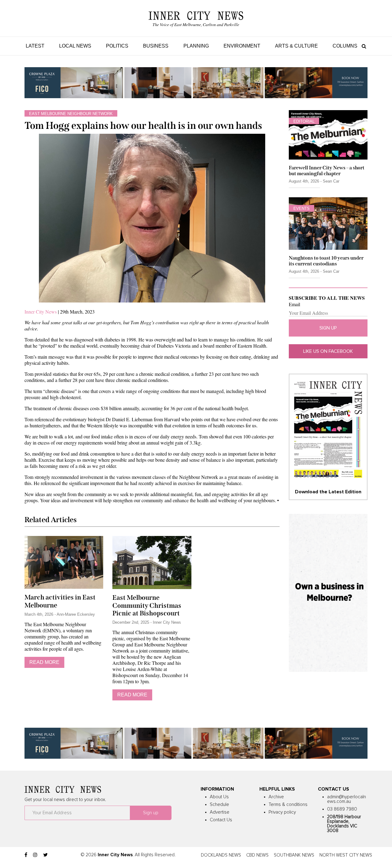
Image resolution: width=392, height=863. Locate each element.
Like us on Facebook (328, 351)
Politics (117, 45)
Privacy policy (282, 812)
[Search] (362, 46)
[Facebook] (25, 855)
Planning (196, 45)
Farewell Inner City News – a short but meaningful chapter (326, 170)
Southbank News (294, 855)
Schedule (219, 804)
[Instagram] (35, 855)
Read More (44, 662)
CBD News (257, 855)
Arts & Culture (296, 45)
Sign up (328, 328)
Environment (242, 45)
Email (294, 304)
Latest (35, 45)
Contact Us (221, 820)
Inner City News (40, 311)
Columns (345, 45)
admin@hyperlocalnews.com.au (346, 799)
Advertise (219, 812)
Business (155, 45)
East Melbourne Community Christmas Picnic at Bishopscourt (146, 606)
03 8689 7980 (342, 809)
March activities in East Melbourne (60, 601)
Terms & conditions (288, 804)
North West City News (345, 855)
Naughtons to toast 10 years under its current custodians (326, 261)
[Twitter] (45, 855)
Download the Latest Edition (328, 492)
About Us (219, 797)
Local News (75, 45)
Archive (276, 797)
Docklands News (221, 855)
